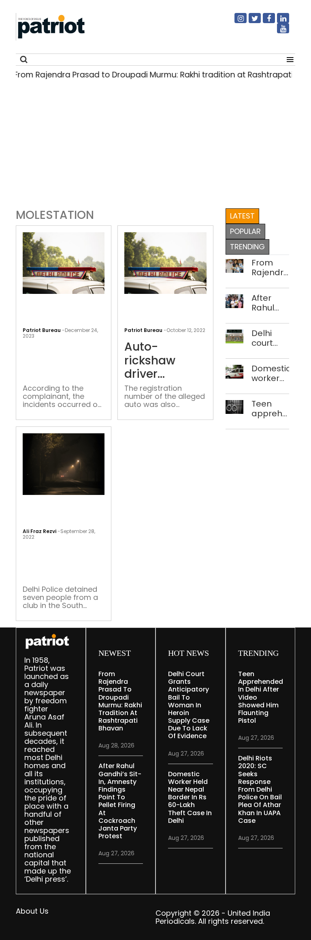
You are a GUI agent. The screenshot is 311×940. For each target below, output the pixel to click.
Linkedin (278, 21)
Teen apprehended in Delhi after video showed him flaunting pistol (270, 408)
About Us (32, 911)
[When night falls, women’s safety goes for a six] (63, 463)
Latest (242, 216)
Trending (247, 247)
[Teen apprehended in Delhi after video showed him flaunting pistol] (235, 406)
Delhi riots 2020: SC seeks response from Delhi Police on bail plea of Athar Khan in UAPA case (260, 789)
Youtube (278, 31)
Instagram (236, 21)
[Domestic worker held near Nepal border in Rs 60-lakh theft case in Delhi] (235, 371)
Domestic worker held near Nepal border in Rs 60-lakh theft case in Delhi (270, 373)
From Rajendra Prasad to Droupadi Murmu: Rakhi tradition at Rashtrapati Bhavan (270, 267)
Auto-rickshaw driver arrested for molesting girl (163, 360)
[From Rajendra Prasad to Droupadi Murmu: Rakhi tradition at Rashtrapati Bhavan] (235, 265)
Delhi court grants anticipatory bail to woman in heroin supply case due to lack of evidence (270, 338)
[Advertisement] (155, 146)
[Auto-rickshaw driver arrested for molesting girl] (165, 262)
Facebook (264, 21)
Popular (245, 231)
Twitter (250, 21)
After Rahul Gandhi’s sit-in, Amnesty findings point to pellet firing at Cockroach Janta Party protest (270, 303)
